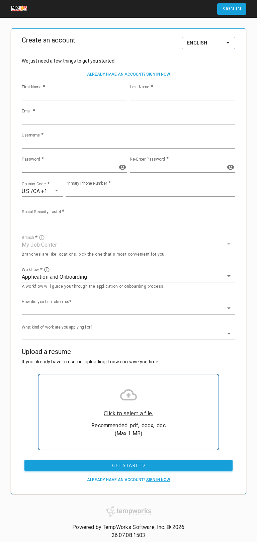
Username (31, 135)
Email (26, 111)
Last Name (139, 87)
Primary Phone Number (86, 183)
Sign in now (158, 74)
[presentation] (128, 412)
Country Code (34, 184)
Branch (28, 237)
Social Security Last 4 (41, 211)
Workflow (30, 269)
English (197, 43)
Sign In (232, 8)
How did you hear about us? (46, 301)
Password (31, 159)
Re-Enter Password (147, 159)
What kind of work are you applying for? (57, 327)
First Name (31, 87)
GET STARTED (128, 465)
